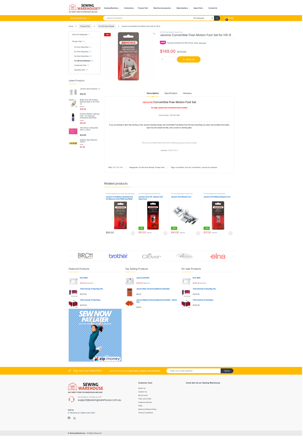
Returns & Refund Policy (147, 409)
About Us (141, 388)
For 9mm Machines (112, 193)
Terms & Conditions (145, 413)
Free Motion (196, 167)
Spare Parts (198, 8)
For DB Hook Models (106, 26)
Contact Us (212, 8)
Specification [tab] (171, 93)
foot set (188, 167)
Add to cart (190, 59)
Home (71, 26)
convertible (179, 167)
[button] (154, 33)
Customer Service (145, 402)
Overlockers (129, 8)
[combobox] (147, 18)
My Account (143, 395)
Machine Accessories (162, 8)
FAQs (140, 406)
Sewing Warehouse (77, 433)
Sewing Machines (111, 8)
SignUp (227, 371)
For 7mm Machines (144, 193)
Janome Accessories (209, 167)
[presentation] (233, 256)
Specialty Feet (81, 70)
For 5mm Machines (83, 47)
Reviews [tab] (187, 93)
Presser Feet (143, 8)
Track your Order (144, 399)
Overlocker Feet (81, 65)
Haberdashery (182, 8)
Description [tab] (153, 93)
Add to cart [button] (133, 233)
